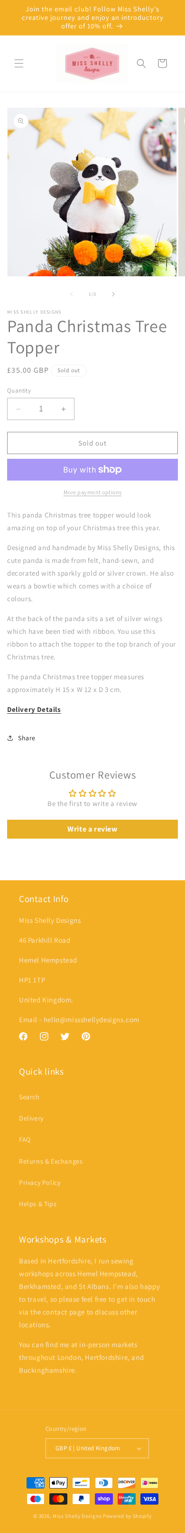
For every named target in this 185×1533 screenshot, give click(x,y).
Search (29, 1097)
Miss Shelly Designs (77, 1516)
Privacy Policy (39, 1182)
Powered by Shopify (127, 1516)
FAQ (25, 1139)
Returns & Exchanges (51, 1161)
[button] (19, 63)
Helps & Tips (37, 1204)
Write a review (92, 829)
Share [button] (27, 738)
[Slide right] (113, 294)
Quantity (19, 390)
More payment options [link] (93, 492)
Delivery (31, 1118)
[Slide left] (71, 294)
